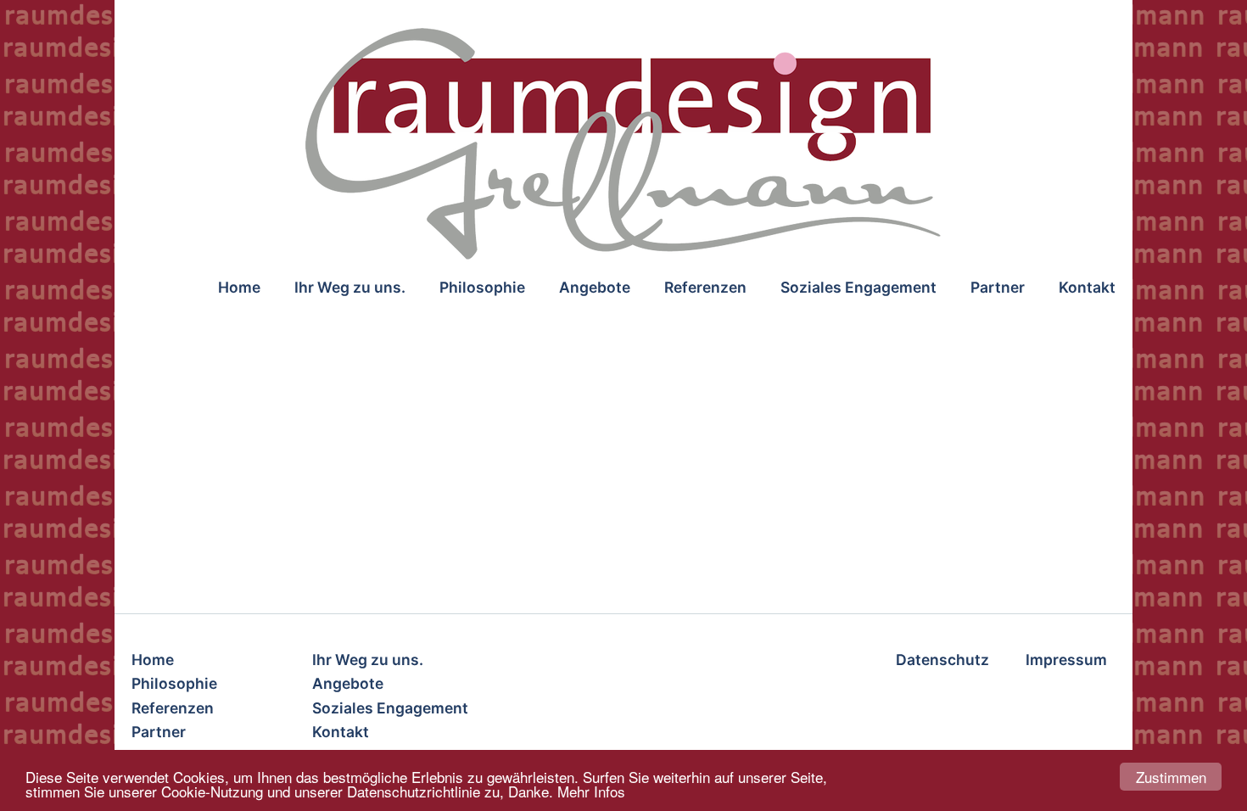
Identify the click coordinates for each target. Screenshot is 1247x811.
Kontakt (1087, 287)
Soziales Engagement (858, 287)
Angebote (594, 287)
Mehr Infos (591, 791)
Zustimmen (1171, 776)
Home (239, 287)
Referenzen (705, 287)
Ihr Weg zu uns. (349, 287)
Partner (997, 287)
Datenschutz (942, 659)
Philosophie (482, 287)
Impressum (1066, 659)
